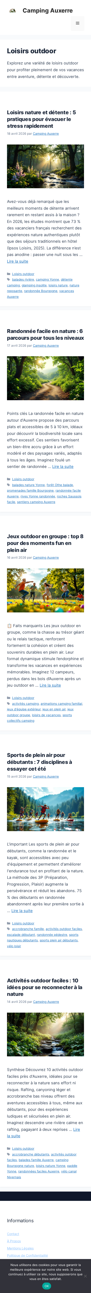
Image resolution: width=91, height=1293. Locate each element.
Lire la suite (17, 261)
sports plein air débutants (59, 940)
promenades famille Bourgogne (30, 490)
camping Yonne (47, 279)
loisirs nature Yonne (50, 1166)
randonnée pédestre (52, 935)
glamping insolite (34, 285)
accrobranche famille (28, 929)
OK (47, 1286)
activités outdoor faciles (64, 929)
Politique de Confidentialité (27, 1255)
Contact (13, 1234)
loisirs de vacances (46, 715)
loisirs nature (58, 285)
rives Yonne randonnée (38, 496)
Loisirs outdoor (23, 274)
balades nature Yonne (28, 485)
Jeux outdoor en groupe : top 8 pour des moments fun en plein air (45, 543)
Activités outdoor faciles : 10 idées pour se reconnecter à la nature (44, 987)
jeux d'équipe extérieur (24, 709)
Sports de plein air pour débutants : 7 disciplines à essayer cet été (39, 762)
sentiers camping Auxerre (36, 502)
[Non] (85, 1276)
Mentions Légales (20, 1248)
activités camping (25, 703)
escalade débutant (21, 935)
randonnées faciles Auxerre (38, 1171)
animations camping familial (61, 703)
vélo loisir (14, 946)
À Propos (14, 1241)
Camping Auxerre (48, 10)
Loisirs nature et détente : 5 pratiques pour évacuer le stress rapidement (41, 119)
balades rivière (23, 279)
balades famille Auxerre (36, 1160)
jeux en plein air (54, 709)
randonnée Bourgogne (40, 291)
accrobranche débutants (30, 1154)
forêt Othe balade (60, 485)
